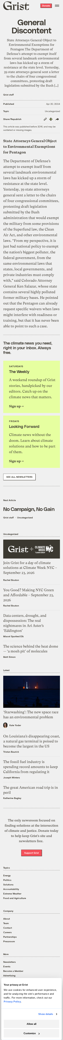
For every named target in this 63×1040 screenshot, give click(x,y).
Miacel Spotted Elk (13, 636)
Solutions (8, 884)
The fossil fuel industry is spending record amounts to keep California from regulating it (30, 767)
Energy (7, 875)
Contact (7, 927)
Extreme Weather (12, 893)
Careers (7, 932)
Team (6, 923)
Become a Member (13, 971)
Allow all (31, 1024)
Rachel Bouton (11, 580)
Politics (7, 880)
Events (6, 966)
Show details (45, 1014)
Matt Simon (9, 657)
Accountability (11, 889)
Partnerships (10, 936)
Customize (30, 1033)
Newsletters (9, 962)
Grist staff (8, 94)
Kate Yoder (15, 725)
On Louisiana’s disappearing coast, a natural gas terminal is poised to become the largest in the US (31, 741)
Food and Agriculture (14, 898)
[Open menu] (57, 5)
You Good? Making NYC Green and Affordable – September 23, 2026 (28, 595)
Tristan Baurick (11, 751)
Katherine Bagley (12, 798)
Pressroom (9, 941)
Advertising (9, 975)
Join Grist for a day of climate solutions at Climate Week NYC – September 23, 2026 (30, 568)
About (6, 918)
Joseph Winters (11, 777)
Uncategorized (52, 111)
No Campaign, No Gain (28, 509)
